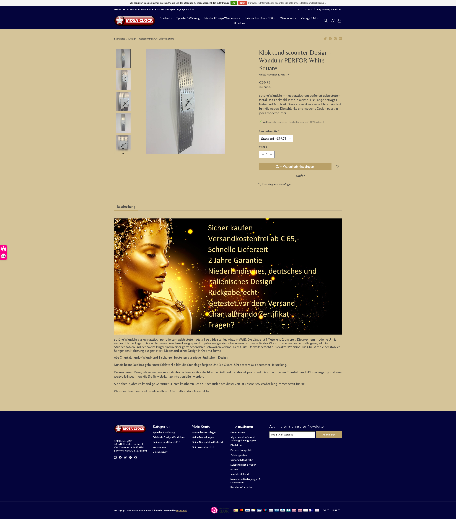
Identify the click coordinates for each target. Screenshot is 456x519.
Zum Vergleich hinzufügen (276, 184)
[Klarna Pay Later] (294, 510)
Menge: (263, 146)
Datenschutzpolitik (241, 450)
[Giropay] (311, 510)
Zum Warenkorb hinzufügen (295, 166)
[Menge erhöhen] (270, 154)
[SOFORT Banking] (300, 510)
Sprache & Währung (188, 18)
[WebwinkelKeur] (220, 512)
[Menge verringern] (262, 154)
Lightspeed (181, 510)
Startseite (166, 18)
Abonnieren (329, 434)
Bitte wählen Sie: (269, 131)
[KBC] (282, 510)
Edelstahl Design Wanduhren (169, 437)
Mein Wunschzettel (203, 447)
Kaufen (300, 176)
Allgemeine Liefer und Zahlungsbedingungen (243, 439)
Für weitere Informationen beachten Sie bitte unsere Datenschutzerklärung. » (287, 3)
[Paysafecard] (305, 510)
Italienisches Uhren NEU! (166, 442)
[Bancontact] (253, 510)
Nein (242, 3)
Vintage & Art (160, 451)
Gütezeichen (237, 432)
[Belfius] (271, 510)
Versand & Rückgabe (241, 459)
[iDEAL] (236, 510)
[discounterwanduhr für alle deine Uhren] (136, 21)
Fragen (234, 469)
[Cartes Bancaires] (288, 510)
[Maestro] (265, 510)
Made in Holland (239, 474)
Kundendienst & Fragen (243, 464)
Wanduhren (159, 447)
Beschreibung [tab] (126, 206)
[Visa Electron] (259, 510)
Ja (233, 3)
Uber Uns (239, 23)
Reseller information (241, 487)
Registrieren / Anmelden (329, 9)
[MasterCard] (241, 510)
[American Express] (276, 510)
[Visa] (247, 510)
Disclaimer (236, 445)
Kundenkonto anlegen (204, 432)
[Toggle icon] (325, 20)
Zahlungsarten (238, 455)
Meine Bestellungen (203, 437)
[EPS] (317, 510)
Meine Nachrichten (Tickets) (207, 442)
